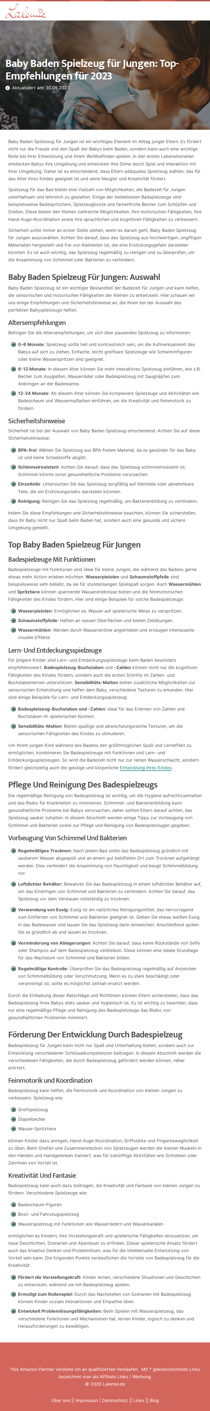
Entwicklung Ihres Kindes (145, 767)
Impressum (86, 1400)
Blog (154, 1400)
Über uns (60, 1400)
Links (138, 1400)
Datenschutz (115, 1400)
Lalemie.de (114, 1384)
